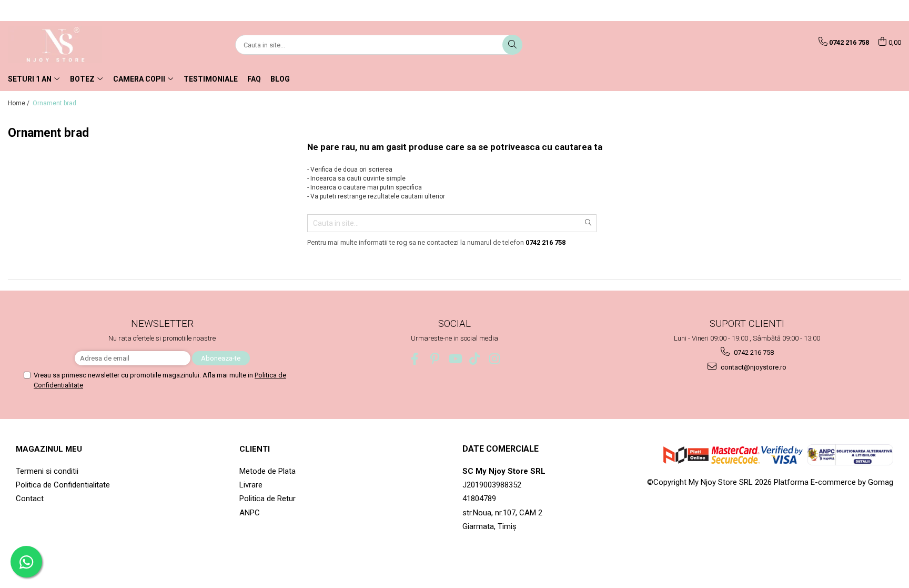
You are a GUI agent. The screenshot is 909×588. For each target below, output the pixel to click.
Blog (280, 79)
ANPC (249, 512)
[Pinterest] (435, 359)
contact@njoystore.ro (752, 367)
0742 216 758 (753, 352)
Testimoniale (211, 79)
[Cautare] (512, 45)
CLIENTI (254, 449)
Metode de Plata (267, 471)
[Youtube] (455, 359)
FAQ (254, 79)
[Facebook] (415, 359)
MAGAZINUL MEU (49, 449)
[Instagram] (495, 359)
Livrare (250, 485)
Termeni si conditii (47, 471)
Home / (19, 103)
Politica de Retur (267, 498)
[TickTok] (475, 359)
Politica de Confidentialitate (63, 485)
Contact (30, 498)
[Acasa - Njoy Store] (60, 44)
